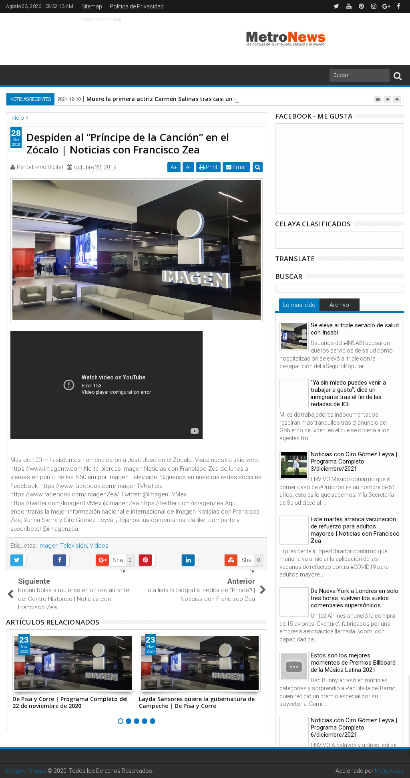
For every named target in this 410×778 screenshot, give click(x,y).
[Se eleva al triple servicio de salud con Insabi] (294, 336)
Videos (99, 545)
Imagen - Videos (26, 771)
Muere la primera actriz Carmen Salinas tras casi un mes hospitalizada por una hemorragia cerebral (227, 99)
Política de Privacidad (137, 6)
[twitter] (336, 6)
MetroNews (389, 771)
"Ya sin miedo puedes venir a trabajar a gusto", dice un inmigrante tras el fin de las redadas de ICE (348, 393)
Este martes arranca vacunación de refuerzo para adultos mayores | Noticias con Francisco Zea (355, 530)
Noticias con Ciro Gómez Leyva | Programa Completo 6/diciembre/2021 (354, 727)
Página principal (101, 19)
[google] (386, 6)
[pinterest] (361, 6)
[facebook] (398, 6)
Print (211, 167)
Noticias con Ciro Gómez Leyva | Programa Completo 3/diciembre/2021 (354, 461)
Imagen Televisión (62, 545)
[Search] (397, 75)
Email (239, 167)
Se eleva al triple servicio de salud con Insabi (355, 329)
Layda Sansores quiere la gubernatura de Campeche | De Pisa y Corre (197, 702)
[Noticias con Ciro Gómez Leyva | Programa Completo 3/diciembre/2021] (294, 465)
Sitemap (91, 6)
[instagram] (373, 6)
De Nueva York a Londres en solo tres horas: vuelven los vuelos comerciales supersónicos (354, 598)
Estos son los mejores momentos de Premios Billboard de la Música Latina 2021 (353, 662)
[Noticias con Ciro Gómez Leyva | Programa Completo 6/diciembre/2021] (294, 731)
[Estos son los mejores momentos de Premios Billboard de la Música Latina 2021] (294, 666)
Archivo (339, 305)
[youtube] (348, 6)
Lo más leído (299, 305)
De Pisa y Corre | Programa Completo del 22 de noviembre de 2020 (70, 702)
